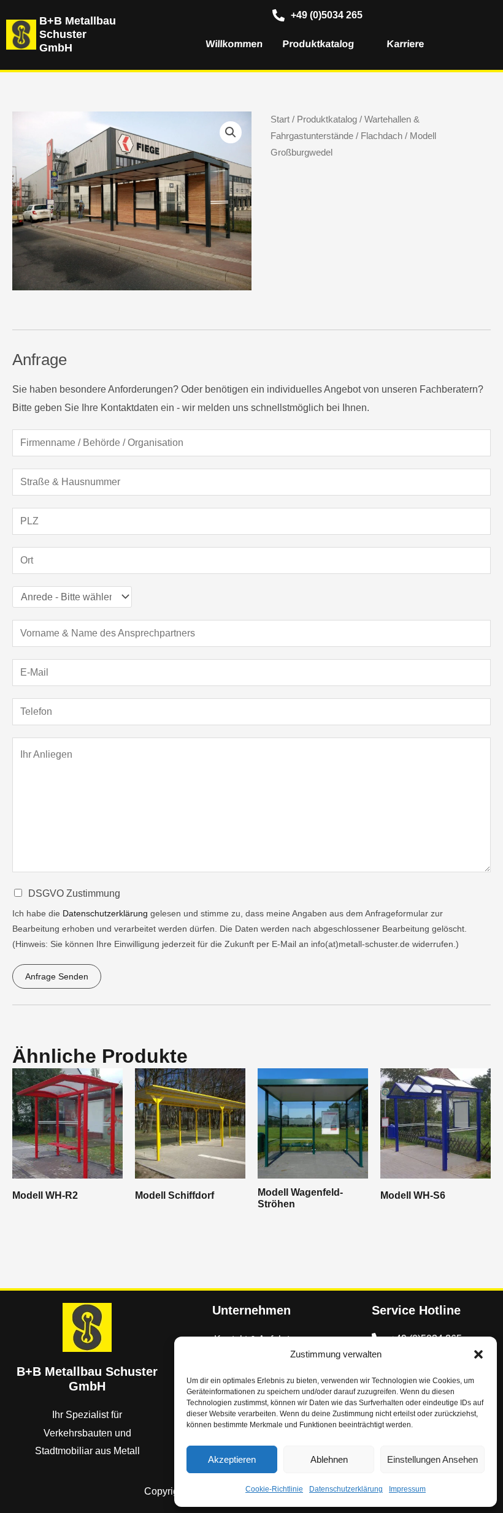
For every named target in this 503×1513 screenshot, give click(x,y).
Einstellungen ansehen (432, 1459)
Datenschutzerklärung (346, 1489)
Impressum (407, 1489)
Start (280, 119)
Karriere (404, 44)
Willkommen (233, 44)
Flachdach (381, 136)
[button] (478, 1354)
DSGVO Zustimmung (74, 893)
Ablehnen (329, 1459)
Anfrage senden (56, 976)
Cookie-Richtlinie (274, 1489)
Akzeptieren (232, 1459)
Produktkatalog (317, 44)
